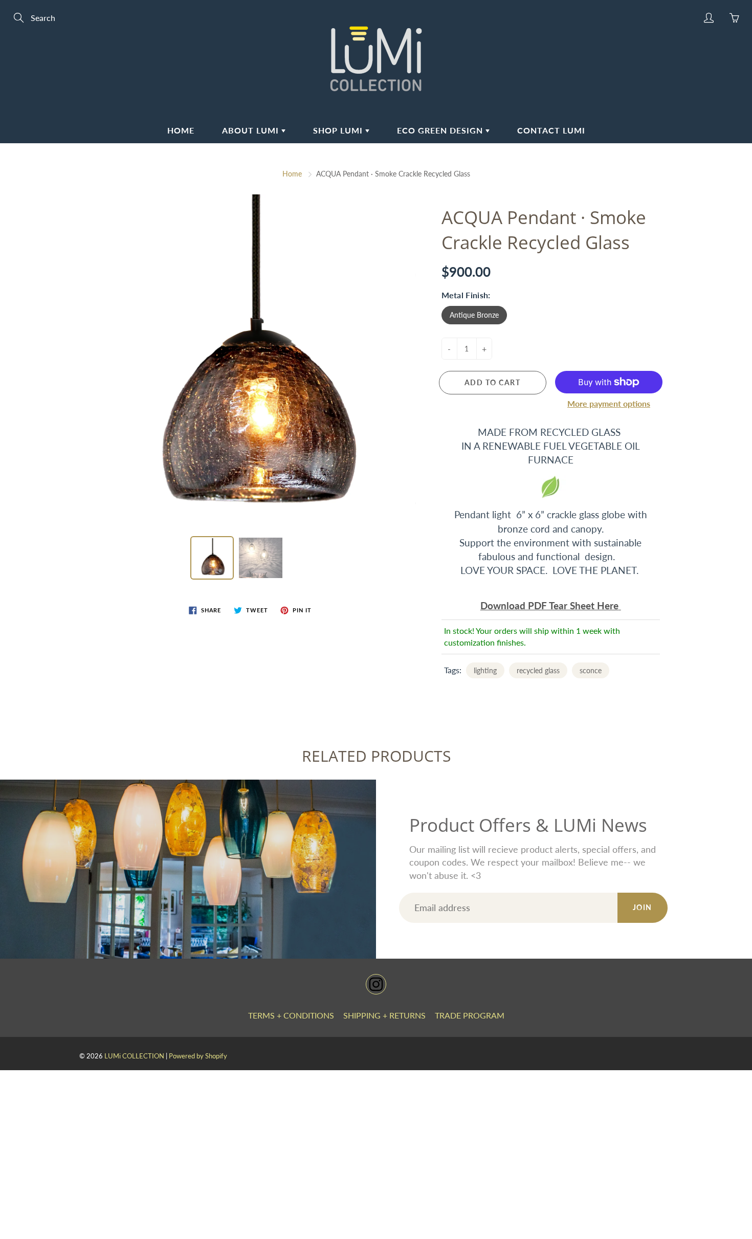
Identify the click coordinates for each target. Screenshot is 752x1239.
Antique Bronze (474, 315)
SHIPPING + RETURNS (384, 1015)
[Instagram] (376, 984)
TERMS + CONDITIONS (291, 1015)
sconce (591, 670)
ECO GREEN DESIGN (441, 130)
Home (292, 173)
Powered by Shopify (198, 1056)
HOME (180, 130)
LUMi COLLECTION (134, 1056)
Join (642, 907)
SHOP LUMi (339, 130)
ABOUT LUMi (251, 130)
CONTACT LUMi (551, 130)
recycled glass (538, 670)
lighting (485, 670)
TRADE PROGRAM (469, 1015)
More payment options (608, 403)
